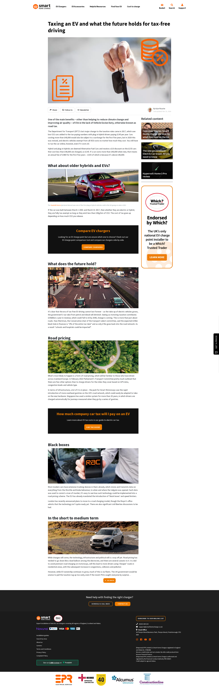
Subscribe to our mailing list (151, 618)
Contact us (123, 604)
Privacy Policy (41, 652)
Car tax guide (93, 427)
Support (182, 8)
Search (172, 8)
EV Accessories (78, 6)
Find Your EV (116, 6)
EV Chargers (61, 6)
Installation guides (42, 635)
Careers (39, 646)
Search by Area (41, 639)
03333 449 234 (143, 624)
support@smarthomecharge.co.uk (151, 627)
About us (39, 642)
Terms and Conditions (43, 649)
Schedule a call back (101, 604)
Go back (110, 580)
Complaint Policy (42, 656)
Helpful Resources (98, 6)
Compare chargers (93, 247)
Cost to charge (133, 6)
